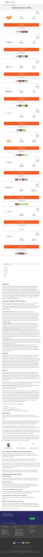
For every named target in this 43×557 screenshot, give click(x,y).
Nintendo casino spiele (19, 532)
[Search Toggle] (40, 2)
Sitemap (29, 546)
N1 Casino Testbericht (21, 126)
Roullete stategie (5, 531)
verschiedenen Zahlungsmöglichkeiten (21, 367)
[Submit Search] (4, 2)
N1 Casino (31, 532)
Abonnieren (32, 518)
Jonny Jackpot (32, 531)
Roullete (3, 529)
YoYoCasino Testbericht (21, 200)
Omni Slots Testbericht (21, 225)
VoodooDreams (32, 529)
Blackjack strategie (5, 533)
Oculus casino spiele (18, 533)
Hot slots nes (17, 531)
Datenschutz (16, 546)
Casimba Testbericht (21, 151)
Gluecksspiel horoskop (19, 529)
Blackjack (4, 532)
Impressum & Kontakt (23, 546)
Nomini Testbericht (21, 77)
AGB (13, 546)
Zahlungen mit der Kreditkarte (16, 355)
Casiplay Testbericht (21, 52)
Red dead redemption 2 (19, 535)
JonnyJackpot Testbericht (21, 249)
